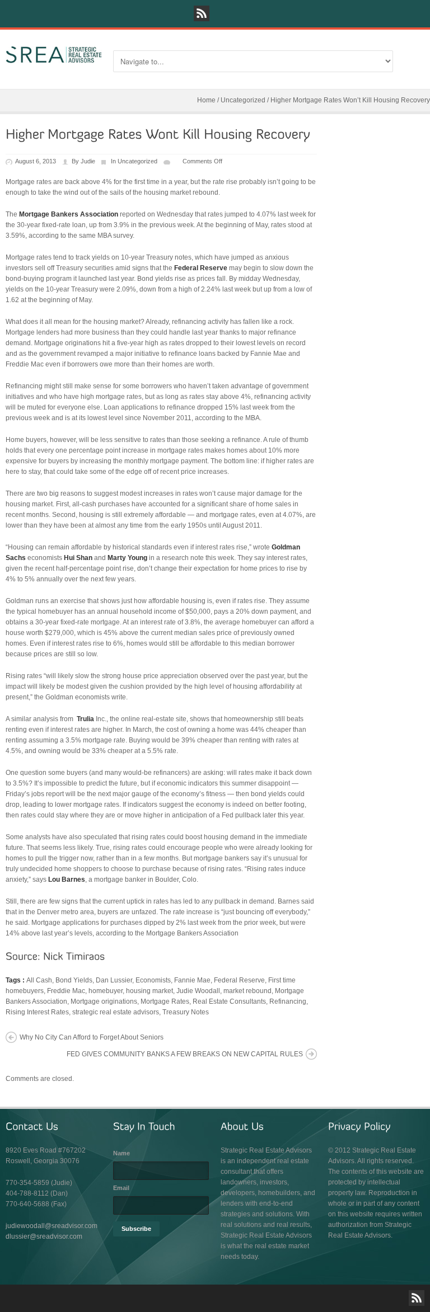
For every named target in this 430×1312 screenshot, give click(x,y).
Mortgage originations (104, 1001)
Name (121, 1153)
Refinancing (287, 1001)
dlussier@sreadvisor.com (44, 1236)
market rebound (247, 991)
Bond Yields (73, 980)
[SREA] (54, 54)
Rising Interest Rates (37, 1012)
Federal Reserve (239, 980)
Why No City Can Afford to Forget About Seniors (91, 1037)
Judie (88, 161)
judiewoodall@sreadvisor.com (51, 1226)
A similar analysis (32, 719)
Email (121, 1187)
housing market (149, 991)
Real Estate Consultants (229, 1001)
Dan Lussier (114, 980)
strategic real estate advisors (115, 1012)
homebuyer (105, 991)
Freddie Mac (66, 991)
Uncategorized (243, 100)
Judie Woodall (198, 991)
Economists (153, 980)
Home (206, 100)
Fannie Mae (192, 980)
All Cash (39, 980)
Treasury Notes (185, 1012)
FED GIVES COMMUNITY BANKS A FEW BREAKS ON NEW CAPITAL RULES (185, 1054)
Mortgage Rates (165, 1001)
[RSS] (201, 13)
